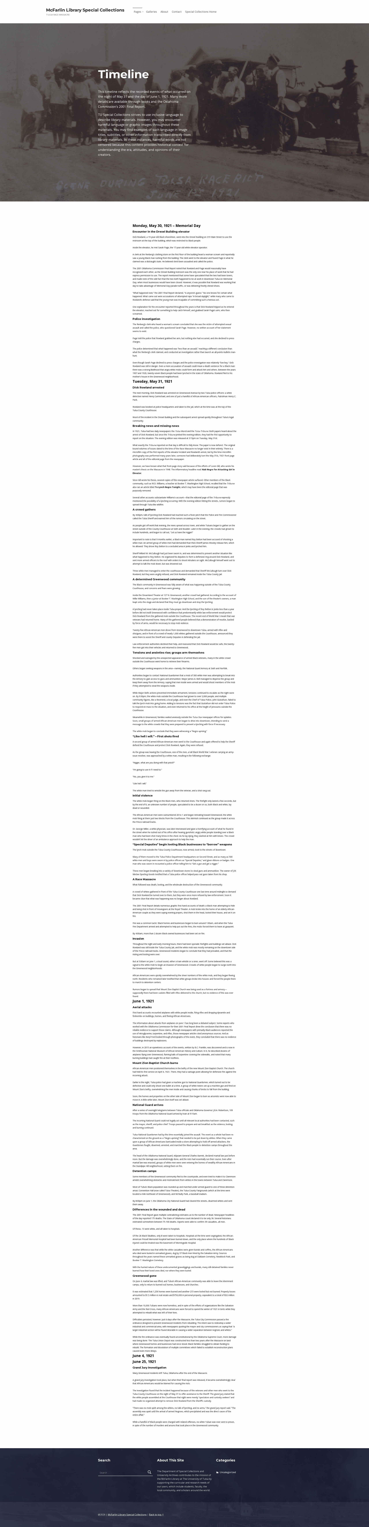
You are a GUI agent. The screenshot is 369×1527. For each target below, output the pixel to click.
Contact (177, 11)
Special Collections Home (200, 11)
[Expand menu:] (143, 11)
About (164, 11)
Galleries (151, 11)
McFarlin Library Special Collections (127, 1514)
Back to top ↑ (156, 1514)
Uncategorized (228, 1472)
